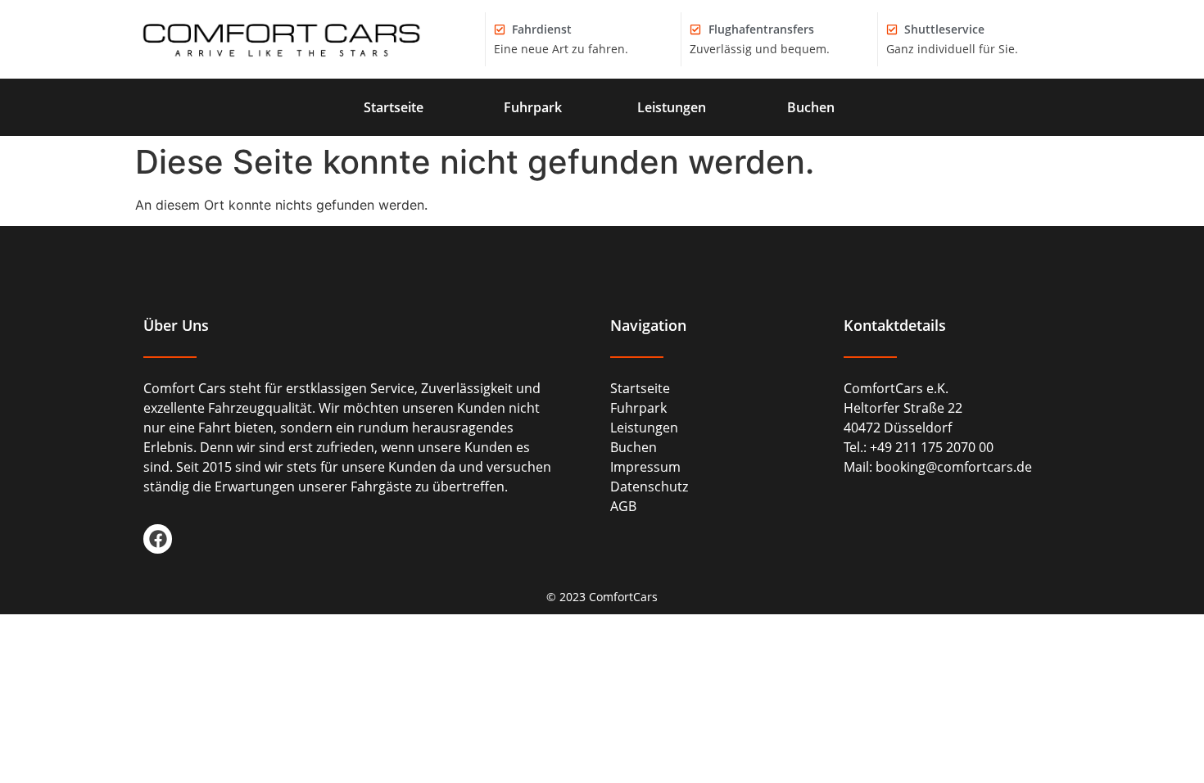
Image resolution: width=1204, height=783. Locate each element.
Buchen (811, 107)
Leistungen (671, 107)
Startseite (393, 107)
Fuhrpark (533, 107)
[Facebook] (157, 538)
